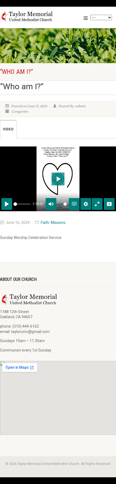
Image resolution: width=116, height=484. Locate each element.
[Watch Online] (109, 204)
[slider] (21, 204)
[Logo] (37, 16)
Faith (45, 222)
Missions (58, 222)
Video (8, 129)
